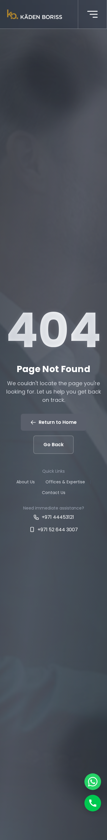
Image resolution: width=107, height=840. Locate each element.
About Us (25, 482)
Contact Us (53, 493)
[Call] (92, 803)
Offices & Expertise (65, 482)
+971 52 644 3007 (57, 529)
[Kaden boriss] (34, 14)
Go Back (53, 444)
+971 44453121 (58, 517)
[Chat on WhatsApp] (92, 781)
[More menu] (92, 14)
